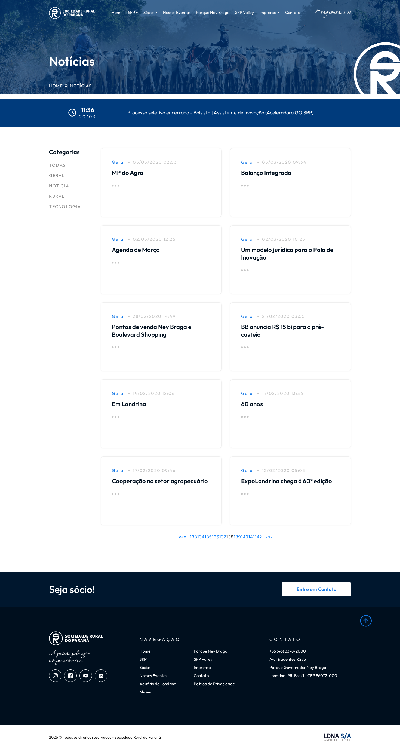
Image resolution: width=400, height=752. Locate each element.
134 (200, 537)
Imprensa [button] (267, 12)
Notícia (59, 185)
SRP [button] (131, 12)
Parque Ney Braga (213, 12)
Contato (292, 12)
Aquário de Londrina (158, 683)
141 (251, 537)
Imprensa (202, 667)
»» (270, 537)
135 (208, 537)
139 (237, 537)
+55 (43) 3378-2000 (287, 651)
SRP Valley (244, 12)
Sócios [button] (148, 12)
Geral (57, 175)
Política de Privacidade (214, 683)
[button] (366, 621)
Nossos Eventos (176, 12)
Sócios (145, 667)
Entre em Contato (316, 589)
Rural (57, 196)
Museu (145, 692)
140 (244, 537)
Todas (57, 165)
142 (258, 537)
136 (215, 537)
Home (117, 12)
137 (222, 537)
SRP (143, 659)
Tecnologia (65, 206)
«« (181, 537)
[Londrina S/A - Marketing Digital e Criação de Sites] (337, 737)
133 (193, 537)
